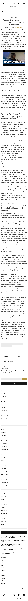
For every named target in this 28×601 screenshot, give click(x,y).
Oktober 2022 (4, 513)
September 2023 (4, 482)
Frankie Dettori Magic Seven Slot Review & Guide (13, 375)
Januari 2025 (4, 438)
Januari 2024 (4, 471)
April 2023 (3, 496)
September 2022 (4, 516)
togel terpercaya (4, 560)
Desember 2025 (4, 407)
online (7, 343)
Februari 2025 (4, 435)
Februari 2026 (4, 401)
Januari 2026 (4, 404)
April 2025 (3, 429)
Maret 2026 (3, 399)
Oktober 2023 (4, 479)
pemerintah (12, 343)
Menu (4, 12)
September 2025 (4, 415)
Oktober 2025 (4, 413)
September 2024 (4, 449)
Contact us (13, 588)
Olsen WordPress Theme (11, 598)
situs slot (3, 575)
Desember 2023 (4, 474)
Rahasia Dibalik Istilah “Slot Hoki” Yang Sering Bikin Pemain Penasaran (13, 541)
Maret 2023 (3, 499)
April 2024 (3, 463)
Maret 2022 (3, 524)
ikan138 (3, 567)
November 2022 (4, 510)
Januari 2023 (4, 504)
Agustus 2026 (4, 387)
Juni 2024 (3, 457)
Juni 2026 (3, 393)
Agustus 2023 (4, 485)
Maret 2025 (3, 432)
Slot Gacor (3, 562)
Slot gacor (3, 583)
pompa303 (3, 557)
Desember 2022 (4, 507)
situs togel (3, 573)
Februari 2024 (4, 468)
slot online (3, 578)
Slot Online (14, 17)
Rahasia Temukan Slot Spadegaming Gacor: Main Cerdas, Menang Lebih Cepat (13, 552)
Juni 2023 (3, 490)
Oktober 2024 (4, 446)
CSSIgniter (20, 598)
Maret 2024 (3, 465)
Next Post (20, 356)
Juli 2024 (3, 454)
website (9, 346)
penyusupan (20, 343)
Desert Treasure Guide (7, 366)
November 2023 (4, 477)
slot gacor (3, 570)
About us (7, 588)
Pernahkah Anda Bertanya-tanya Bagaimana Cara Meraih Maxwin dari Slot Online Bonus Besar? (13, 537)
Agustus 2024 (4, 451)
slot (2, 565)
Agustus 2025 (4, 418)
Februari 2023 (4, 502)
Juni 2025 (3, 424)
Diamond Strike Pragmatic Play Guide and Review (14, 371)
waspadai (4, 346)
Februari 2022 (4, 527)
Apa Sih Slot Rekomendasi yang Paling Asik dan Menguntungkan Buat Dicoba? (11, 545)
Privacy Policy (20, 588)
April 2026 (3, 396)
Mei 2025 (3, 426)
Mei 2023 (3, 493)
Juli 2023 (3, 488)
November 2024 (4, 443)
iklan (3, 343)
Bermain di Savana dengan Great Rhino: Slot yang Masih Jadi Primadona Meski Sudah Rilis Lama (13, 549)
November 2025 (4, 410)
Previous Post (7, 356)
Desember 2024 (4, 440)
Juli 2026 (3, 390)
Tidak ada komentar (19, 27)
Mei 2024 (3, 460)
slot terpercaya (4, 580)
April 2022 (3, 521)
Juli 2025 (3, 421)
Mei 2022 (3, 518)
